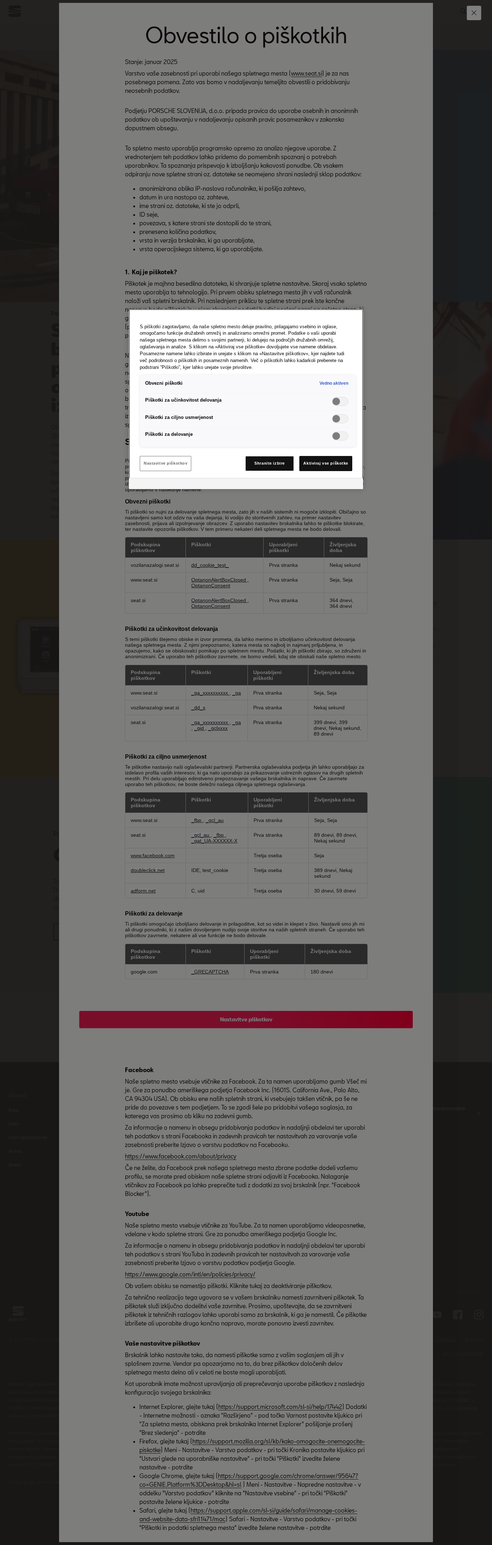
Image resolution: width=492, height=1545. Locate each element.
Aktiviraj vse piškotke (325, 463)
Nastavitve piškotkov (165, 463)
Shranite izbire (269, 463)
